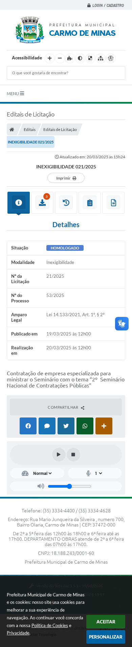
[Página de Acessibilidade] (110, 58)
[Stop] (73, 454)
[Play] (59, 454)
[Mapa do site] (100, 58)
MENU (13, 93)
